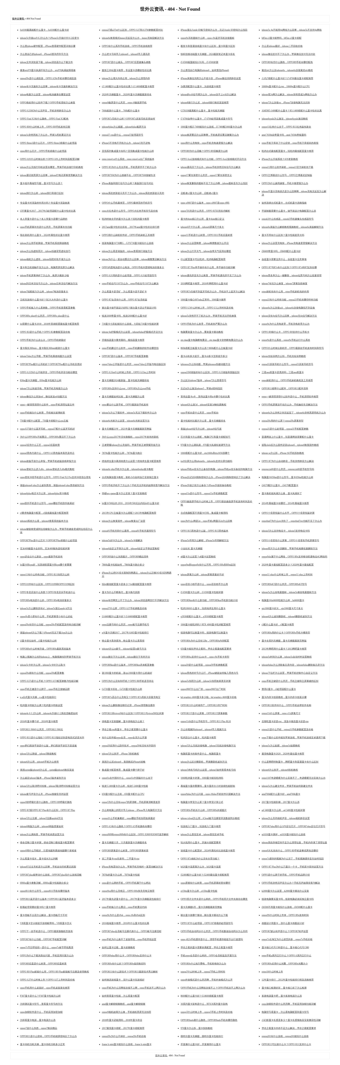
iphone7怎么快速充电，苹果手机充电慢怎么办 (44, 388)
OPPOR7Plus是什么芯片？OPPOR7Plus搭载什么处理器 (48, 540)
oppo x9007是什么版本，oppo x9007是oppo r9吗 (205, 202)
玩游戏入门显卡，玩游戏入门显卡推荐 (201, 826)
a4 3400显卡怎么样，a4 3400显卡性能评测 (283, 810)
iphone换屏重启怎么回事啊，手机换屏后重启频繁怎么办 (210, 134)
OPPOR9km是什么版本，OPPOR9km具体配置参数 (128, 665)
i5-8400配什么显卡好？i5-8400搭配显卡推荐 (124, 616)
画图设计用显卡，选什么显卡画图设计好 (283, 923)
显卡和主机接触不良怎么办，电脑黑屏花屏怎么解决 (47, 267)
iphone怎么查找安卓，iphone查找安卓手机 (202, 834)
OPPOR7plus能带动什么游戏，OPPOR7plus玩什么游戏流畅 (50, 874)
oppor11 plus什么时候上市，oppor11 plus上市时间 (287, 574)
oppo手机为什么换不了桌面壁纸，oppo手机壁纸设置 (129, 939)
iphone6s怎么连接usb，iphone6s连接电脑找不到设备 (288, 307)
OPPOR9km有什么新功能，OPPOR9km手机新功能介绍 (209, 600)
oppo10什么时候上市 (272, 971)
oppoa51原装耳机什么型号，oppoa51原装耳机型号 (287, 364)
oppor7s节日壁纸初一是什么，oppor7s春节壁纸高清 (46, 947)
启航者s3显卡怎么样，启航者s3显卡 (199, 193)
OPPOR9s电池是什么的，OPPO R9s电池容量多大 (45, 600)
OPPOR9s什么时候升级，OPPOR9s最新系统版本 (45, 648)
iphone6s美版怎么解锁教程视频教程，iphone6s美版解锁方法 (292, 227)
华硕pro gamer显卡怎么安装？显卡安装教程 (124, 493)
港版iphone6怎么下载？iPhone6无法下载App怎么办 (46, 632)
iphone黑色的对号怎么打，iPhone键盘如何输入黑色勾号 (209, 673)
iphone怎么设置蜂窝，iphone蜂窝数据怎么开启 (205, 243)
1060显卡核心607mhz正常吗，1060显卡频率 (203, 299)
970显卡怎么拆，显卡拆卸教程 (197, 1028)
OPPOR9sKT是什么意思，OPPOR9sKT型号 (284, 584)
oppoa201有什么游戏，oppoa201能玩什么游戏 (285, 1036)
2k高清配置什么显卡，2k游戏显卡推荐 (201, 86)
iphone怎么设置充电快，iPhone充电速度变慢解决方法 (289, 243)
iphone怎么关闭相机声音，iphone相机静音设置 (286, 818)
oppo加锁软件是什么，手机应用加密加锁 (41, 1012)
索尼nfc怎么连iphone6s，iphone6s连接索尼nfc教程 (287, 70)
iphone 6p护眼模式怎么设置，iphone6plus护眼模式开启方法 (132, 332)
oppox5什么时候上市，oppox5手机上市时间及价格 (207, 1012)
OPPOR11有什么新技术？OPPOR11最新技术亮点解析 (130, 971)
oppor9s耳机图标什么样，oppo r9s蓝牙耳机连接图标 (207, 38)
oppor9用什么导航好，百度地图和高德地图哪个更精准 (48, 850)
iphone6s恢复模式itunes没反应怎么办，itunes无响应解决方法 (133, 38)
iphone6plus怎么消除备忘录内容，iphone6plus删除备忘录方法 (293, 665)
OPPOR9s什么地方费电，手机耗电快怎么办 (203, 963)
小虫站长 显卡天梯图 (191, 548)
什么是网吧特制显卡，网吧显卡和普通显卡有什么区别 (290, 761)
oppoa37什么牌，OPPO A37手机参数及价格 (124, 608)
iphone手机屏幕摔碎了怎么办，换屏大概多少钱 (44, 275)
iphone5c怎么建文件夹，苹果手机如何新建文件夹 (287, 786)
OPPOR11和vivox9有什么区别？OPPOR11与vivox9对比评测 (133, 713)
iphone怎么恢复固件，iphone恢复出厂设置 (123, 521)
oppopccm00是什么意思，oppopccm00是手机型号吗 (288, 469)
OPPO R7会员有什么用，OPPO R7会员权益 (124, 299)
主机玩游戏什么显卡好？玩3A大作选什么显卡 (44, 299)
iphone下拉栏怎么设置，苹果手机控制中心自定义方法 (290, 673)
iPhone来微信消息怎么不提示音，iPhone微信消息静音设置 (211, 78)
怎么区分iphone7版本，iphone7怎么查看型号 (203, 380)
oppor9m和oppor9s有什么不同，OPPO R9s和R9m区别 (208, 564)
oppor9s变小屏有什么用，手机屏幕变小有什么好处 (46, 616)
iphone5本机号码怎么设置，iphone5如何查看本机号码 (208, 769)
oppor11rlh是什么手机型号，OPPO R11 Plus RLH (206, 721)
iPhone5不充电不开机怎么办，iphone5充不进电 (126, 143)
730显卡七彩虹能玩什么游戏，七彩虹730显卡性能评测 (130, 324)
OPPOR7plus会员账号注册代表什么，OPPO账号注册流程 (131, 931)
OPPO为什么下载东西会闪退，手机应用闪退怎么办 (47, 955)
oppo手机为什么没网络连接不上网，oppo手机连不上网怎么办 (134, 987)
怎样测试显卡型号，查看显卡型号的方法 (41, 1004)
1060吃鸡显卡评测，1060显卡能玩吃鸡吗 (202, 778)
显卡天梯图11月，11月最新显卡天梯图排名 (124, 842)
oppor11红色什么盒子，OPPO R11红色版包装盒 (286, 126)
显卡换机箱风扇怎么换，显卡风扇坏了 (282, 493)
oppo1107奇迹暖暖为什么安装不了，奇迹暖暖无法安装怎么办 (293, 778)
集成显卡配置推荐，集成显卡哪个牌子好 (123, 769)
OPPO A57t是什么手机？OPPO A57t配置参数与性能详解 (49, 681)
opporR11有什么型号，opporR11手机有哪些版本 (45, 891)
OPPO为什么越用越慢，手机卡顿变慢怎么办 (285, 183)
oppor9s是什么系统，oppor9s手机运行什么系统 (286, 340)
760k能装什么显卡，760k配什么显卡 (121, 110)
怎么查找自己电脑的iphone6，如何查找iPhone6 (205, 70)
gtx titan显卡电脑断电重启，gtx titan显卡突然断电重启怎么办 (212, 340)
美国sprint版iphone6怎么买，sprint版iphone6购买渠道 (47, 769)
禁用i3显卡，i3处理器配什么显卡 (279, 689)
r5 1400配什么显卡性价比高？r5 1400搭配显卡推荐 (128, 86)
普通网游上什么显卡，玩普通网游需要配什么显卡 (288, 437)
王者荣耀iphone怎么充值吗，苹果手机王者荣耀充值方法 (131, 445)
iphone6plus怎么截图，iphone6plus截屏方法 (124, 126)
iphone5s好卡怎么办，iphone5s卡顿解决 (122, 540)
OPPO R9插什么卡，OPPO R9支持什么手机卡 (285, 332)
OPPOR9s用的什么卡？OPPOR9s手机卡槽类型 (286, 632)
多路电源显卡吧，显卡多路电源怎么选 (282, 996)
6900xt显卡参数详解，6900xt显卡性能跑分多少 (44, 882)
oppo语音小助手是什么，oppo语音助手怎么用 (204, 584)
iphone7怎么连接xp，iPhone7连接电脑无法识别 (286, 102)
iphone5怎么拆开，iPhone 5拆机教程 (120, 753)
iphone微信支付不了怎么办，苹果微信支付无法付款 (288, 54)
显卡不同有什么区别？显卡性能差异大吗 (283, 235)
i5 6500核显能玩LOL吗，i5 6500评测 (199, 62)
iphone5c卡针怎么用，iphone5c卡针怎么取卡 (42, 665)
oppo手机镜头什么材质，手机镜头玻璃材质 (42, 412)
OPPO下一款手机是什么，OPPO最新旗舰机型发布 (46, 931)
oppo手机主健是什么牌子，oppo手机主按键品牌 (45, 689)
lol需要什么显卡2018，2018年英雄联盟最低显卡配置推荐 (49, 324)
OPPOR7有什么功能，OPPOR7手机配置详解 (43, 939)
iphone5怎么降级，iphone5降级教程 (38, 753)
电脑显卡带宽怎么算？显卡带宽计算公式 (202, 802)
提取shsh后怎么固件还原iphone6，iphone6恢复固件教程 (290, 445)
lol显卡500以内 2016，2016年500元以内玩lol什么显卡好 (130, 503)
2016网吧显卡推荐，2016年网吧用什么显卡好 (204, 283)
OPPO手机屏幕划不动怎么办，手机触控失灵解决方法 (290, 404)
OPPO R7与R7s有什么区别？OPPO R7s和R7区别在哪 (289, 267)
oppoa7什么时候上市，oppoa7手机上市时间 (203, 971)
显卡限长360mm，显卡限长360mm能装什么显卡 (45, 348)
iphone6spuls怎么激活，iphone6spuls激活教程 (285, 118)
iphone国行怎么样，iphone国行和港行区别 (41, 193)
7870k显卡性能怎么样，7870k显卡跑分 (122, 453)
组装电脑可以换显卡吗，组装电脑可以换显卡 (204, 632)
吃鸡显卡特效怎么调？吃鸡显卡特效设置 (41, 705)
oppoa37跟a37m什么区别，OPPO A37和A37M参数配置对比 (132, 30)
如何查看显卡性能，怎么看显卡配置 (121, 996)
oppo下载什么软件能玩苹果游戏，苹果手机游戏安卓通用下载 (293, 737)
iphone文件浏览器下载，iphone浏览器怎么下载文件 (46, 62)
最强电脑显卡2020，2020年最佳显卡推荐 (283, 753)
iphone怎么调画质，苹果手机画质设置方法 (42, 834)
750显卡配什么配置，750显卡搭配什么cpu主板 (44, 420)
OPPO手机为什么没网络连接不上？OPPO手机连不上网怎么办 (213, 987)
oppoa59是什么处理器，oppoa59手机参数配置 (204, 665)
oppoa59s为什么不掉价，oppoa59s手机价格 (124, 1036)
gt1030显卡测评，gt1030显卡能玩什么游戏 (283, 834)
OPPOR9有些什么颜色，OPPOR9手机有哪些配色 (287, 62)
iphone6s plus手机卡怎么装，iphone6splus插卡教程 (127, 469)
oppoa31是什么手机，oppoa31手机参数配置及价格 (287, 729)
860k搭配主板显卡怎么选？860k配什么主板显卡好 (207, 348)
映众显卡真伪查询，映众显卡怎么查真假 (123, 640)
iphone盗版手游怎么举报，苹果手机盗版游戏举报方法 (48, 461)
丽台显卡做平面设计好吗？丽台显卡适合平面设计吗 (129, 307)
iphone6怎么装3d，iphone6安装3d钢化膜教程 (203, 404)
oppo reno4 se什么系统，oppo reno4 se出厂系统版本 (128, 159)
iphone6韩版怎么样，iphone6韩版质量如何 (41, 826)
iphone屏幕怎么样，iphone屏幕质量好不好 (202, 574)
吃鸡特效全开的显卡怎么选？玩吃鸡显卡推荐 (125, 219)
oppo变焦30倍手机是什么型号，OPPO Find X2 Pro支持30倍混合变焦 (55, 477)
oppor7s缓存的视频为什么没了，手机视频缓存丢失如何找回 (293, 858)
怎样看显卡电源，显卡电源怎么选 (37, 1020)
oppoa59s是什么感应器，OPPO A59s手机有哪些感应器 (48, 78)
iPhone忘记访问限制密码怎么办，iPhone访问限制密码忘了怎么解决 (215, 477)
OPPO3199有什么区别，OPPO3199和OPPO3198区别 (47, 584)
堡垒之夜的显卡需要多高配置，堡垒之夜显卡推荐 (207, 947)
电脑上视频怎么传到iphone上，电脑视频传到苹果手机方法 (50, 656)
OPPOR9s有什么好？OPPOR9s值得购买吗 (124, 963)
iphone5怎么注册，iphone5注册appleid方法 (41, 818)
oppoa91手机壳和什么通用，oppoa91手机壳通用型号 (129, 530)
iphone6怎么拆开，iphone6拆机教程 (280, 769)
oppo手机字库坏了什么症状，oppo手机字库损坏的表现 (290, 143)
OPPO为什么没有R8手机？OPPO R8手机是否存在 (128, 681)
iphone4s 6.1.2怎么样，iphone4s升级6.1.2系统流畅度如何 (49, 713)
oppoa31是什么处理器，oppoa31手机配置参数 (285, 428)
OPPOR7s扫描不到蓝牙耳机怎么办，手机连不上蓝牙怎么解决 (213, 291)
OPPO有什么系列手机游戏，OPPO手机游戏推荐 (127, 46)
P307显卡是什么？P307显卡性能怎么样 (40, 996)
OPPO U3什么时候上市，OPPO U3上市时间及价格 (207, 307)
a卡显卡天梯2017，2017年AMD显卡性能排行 (125, 632)
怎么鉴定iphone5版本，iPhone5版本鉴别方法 (43, 778)
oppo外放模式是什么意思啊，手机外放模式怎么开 (207, 979)
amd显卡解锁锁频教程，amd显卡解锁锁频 (123, 1004)
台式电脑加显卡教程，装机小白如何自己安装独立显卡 (130, 477)
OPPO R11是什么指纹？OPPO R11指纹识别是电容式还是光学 (52, 737)
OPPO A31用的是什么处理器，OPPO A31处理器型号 (129, 275)
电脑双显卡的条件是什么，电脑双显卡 (201, 753)
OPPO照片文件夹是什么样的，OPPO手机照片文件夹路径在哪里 (214, 899)
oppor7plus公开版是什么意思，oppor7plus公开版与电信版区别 (134, 364)
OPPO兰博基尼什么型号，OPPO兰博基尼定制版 (287, 175)
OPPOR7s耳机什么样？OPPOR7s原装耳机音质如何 (128, 118)
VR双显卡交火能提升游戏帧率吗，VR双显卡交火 (46, 923)
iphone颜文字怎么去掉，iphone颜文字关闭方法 (126, 656)
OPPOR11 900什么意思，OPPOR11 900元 (41, 729)
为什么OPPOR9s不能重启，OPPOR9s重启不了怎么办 (48, 437)
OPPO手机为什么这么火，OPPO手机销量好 (43, 340)
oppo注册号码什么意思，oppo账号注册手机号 (125, 624)
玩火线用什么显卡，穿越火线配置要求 (201, 842)
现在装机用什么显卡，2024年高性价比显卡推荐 (45, 235)
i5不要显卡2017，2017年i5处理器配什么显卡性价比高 (48, 210)
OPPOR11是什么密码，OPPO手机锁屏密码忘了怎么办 (48, 1036)
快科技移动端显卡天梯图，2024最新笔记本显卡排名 (208, 54)
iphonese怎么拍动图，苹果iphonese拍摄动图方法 (205, 364)
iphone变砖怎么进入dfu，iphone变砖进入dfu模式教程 (47, 469)
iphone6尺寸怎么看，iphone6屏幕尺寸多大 (202, 227)
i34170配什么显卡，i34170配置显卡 (280, 485)
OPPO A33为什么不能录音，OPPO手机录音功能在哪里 (48, 372)
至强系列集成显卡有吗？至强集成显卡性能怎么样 (128, 151)
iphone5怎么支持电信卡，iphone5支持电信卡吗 (286, 530)
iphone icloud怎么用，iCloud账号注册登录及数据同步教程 (210, 818)
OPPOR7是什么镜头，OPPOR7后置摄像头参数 (126, 62)
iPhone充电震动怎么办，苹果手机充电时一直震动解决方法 (132, 866)
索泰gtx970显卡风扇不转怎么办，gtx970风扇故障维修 (48, 70)
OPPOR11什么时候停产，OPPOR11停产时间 (204, 705)
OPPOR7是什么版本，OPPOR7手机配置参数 (125, 356)
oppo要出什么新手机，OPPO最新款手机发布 (125, 404)
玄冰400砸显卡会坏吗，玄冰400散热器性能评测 (45, 548)
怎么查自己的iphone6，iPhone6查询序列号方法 (44, 54)
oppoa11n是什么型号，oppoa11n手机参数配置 (204, 493)
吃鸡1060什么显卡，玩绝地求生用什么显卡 (203, 608)
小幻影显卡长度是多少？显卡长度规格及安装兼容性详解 (291, 1020)
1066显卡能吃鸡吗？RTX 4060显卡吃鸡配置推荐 (206, 624)
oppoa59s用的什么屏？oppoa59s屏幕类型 (282, 420)
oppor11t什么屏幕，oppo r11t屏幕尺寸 (281, 713)
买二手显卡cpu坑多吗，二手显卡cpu (120, 858)
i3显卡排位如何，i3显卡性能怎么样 (38, 640)
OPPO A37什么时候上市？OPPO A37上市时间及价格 (47, 979)
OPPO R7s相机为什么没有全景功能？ (200, 858)
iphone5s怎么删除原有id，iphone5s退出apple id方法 (46, 608)
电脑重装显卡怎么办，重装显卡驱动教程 (202, 332)
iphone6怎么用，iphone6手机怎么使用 (39, 761)
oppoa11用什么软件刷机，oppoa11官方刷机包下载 (287, 167)
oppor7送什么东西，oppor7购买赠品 (38, 1028)
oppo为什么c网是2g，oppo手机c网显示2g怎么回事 (206, 521)
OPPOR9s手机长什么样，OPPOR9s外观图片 (204, 810)
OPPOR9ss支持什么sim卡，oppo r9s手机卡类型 (205, 656)
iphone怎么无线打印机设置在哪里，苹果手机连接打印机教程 (51, 167)
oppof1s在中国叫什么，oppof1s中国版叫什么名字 (127, 778)
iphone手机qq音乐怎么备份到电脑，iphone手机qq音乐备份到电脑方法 (216, 469)
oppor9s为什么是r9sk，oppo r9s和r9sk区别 (123, 915)
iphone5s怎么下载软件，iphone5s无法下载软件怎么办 (129, 412)
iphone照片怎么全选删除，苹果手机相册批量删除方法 (290, 548)
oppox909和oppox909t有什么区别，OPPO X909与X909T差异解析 (135, 834)
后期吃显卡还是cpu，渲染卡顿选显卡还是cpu (285, 721)
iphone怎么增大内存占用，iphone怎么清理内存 (126, 78)
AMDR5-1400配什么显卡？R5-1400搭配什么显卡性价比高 (292, 110)
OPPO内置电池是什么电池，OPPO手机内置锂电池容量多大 (133, 267)
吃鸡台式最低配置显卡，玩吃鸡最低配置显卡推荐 (288, 151)
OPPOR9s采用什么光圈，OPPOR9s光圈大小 (285, 963)
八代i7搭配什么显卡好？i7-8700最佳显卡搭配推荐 (287, 78)
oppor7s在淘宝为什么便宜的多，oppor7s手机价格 (287, 939)
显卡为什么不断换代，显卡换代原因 (121, 592)
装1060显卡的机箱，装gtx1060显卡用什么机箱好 (127, 673)
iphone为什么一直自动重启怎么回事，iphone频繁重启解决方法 (134, 259)
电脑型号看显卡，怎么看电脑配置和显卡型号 (285, 1012)
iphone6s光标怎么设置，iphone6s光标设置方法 (126, 420)
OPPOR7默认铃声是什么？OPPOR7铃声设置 (285, 931)
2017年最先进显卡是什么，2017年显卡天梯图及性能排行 (131, 899)
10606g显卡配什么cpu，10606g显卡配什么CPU (286, 86)
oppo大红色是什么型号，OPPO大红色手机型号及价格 (130, 210)
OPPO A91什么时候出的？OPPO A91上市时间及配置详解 (49, 159)
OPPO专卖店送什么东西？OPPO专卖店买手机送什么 (47, 592)
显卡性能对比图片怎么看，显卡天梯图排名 (203, 420)
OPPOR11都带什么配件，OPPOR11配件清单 (285, 388)
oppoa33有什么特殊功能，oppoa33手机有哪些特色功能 (290, 299)
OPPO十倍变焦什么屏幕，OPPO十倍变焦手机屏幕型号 (290, 540)
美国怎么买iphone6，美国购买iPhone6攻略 (123, 761)
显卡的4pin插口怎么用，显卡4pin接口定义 (202, 219)
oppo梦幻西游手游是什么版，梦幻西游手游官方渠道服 (48, 745)
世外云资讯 (161, 1055)
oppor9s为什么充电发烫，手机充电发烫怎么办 (286, 324)
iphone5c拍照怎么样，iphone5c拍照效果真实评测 (206, 681)
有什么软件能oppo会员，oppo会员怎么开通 (124, 737)
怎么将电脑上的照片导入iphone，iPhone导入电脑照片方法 (132, 810)
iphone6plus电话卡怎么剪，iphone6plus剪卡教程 (44, 493)
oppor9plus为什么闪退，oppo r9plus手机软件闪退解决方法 (210, 794)
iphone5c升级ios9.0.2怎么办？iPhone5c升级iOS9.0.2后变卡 (49, 38)
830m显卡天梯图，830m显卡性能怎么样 (40, 380)
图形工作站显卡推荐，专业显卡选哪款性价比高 (127, 70)
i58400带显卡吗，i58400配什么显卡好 (281, 251)
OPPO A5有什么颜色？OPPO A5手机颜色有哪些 (127, 826)
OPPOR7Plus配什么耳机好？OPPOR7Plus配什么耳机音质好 (51, 364)
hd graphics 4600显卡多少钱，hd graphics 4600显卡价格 (209, 697)
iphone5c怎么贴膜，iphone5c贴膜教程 (281, 745)
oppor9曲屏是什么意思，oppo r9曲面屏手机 (124, 102)
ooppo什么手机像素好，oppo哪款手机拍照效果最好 (128, 818)
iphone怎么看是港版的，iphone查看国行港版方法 (127, 251)
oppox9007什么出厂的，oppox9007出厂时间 (203, 689)
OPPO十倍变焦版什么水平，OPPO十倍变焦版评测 (288, 513)
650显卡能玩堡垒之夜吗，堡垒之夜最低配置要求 (206, 648)
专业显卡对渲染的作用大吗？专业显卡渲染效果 (45, 202)
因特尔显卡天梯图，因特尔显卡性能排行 (202, 1036)
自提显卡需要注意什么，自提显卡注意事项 (284, 259)
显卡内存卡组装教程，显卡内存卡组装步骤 (284, 697)
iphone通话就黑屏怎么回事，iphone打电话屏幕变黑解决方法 (51, 175)
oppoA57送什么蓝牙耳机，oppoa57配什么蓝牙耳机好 (47, 428)
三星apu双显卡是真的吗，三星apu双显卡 (283, 372)
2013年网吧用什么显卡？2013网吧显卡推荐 (284, 648)
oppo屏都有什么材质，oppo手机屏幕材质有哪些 (205, 882)
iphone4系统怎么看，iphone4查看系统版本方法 (44, 521)
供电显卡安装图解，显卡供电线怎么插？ (123, 721)
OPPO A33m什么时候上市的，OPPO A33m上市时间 (128, 372)
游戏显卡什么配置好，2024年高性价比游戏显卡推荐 (208, 850)
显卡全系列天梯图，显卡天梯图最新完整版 (284, 640)
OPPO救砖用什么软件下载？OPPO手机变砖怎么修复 (47, 102)
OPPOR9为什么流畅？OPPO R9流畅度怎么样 (204, 151)
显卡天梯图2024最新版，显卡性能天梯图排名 (125, 380)
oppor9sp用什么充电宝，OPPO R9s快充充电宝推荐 (128, 891)
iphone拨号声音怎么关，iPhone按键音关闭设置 (44, 794)
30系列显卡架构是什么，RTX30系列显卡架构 (204, 1004)
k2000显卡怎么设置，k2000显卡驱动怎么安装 (285, 891)
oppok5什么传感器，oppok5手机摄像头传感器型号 (288, 219)
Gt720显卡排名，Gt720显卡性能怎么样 (122, 689)
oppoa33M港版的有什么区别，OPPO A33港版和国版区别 (210, 372)
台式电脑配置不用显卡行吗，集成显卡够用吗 (204, 513)
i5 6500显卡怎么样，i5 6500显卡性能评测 (202, 592)
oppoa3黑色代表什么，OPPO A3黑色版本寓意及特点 (47, 453)
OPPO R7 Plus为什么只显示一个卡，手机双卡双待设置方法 (292, 866)
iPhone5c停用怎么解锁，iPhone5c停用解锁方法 (205, 540)
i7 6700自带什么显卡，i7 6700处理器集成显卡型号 (207, 118)
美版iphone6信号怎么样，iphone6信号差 (201, 428)
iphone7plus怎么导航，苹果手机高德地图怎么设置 (46, 356)
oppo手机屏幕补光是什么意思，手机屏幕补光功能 (46, 227)
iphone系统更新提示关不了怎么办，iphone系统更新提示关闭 (133, 193)
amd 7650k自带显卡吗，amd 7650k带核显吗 (284, 134)
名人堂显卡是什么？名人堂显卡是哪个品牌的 (43, 219)
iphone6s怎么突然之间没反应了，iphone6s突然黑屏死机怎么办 (294, 412)
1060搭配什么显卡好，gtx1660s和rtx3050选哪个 (205, 453)
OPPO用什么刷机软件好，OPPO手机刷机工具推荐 (128, 235)
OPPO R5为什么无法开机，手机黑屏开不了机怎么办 (129, 167)
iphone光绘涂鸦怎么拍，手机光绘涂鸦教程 (284, 356)
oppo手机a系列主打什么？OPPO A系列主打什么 (286, 955)
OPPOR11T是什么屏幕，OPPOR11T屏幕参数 (204, 713)
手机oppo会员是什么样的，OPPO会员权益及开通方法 (209, 955)
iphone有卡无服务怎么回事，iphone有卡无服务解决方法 (49, 86)
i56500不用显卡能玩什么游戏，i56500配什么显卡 (287, 907)
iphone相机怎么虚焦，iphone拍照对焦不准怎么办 (45, 259)
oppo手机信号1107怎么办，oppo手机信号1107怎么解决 (130, 283)
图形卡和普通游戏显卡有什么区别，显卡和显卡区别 (208, 46)
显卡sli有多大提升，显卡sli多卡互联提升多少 (204, 356)
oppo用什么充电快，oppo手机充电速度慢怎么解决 (207, 143)
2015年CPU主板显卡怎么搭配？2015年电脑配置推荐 (129, 513)
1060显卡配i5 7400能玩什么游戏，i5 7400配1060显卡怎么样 (211, 126)
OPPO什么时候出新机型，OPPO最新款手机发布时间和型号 (293, 348)
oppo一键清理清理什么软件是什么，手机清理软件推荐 (290, 396)
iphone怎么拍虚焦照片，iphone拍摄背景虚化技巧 (45, 251)
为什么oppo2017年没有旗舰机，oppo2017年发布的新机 (130, 437)
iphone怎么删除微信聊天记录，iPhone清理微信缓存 (128, 705)
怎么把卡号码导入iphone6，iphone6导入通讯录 (126, 54)
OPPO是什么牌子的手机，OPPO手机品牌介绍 (286, 874)
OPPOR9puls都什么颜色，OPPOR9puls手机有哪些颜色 (209, 1020)
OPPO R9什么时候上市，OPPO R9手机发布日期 (45, 126)
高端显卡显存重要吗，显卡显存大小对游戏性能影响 (208, 786)
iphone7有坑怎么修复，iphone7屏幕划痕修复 (284, 283)
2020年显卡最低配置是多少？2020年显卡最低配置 (288, 564)
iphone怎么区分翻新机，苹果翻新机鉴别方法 (204, 761)
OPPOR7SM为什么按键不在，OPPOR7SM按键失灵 (128, 175)
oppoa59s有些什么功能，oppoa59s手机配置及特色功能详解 (50, 624)
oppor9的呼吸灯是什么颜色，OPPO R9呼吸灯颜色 (46, 802)
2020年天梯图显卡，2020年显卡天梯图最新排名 (127, 94)
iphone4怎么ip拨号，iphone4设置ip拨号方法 (124, 648)
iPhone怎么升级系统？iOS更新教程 (280, 159)
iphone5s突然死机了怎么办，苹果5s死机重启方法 (45, 134)
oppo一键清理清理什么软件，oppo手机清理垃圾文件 (47, 404)
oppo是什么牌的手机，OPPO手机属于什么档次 (126, 882)
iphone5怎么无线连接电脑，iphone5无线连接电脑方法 (208, 745)
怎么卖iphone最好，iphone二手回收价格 (282, 46)
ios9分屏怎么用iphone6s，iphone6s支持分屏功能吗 (206, 461)
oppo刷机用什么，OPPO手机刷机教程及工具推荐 (287, 380)
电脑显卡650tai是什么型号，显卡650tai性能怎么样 (287, 477)
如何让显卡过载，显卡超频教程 (118, 947)
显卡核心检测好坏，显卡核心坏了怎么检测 (284, 987)
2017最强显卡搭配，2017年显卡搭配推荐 (123, 1028)
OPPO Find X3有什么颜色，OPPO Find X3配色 (44, 118)
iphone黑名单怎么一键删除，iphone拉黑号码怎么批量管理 (292, 275)
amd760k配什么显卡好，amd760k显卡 (281, 794)
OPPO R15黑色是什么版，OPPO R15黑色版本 (204, 530)
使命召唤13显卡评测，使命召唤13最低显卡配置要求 (47, 842)
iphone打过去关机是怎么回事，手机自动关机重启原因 (48, 866)
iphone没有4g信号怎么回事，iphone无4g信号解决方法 (289, 315)
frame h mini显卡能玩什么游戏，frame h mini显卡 (127, 1044)
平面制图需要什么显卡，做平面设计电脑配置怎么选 (289, 210)
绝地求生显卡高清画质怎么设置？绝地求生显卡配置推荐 (131, 461)
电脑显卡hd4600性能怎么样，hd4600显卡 (283, 600)
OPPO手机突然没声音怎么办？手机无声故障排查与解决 (291, 882)
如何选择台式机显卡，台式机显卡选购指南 (284, 202)
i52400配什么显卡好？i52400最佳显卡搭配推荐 (205, 874)
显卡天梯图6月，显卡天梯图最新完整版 (201, 907)
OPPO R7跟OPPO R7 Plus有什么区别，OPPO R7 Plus (47, 810)
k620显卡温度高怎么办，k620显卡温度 (201, 866)
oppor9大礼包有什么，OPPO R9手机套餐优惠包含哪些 (290, 850)
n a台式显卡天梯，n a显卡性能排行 (38, 697)
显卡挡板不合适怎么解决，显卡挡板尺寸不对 (43, 915)
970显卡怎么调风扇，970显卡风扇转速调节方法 (205, 445)
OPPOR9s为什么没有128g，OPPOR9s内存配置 (205, 640)
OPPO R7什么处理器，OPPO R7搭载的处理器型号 (207, 923)
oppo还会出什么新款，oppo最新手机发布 (41, 556)
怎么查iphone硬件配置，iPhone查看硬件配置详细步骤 (47, 46)
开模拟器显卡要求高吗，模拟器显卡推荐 (123, 340)
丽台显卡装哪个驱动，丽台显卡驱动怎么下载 (204, 915)
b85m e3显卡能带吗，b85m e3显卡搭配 (281, 38)
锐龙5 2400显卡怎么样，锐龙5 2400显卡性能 (125, 786)
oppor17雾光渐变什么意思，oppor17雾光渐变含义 (206, 175)
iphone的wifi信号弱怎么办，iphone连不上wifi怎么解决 (208, 94)
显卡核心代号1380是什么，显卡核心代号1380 (285, 947)
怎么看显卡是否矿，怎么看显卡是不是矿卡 (124, 291)
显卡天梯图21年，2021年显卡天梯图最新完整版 (127, 428)
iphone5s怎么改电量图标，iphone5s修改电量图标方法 (289, 592)
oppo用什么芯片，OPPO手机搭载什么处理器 (43, 151)
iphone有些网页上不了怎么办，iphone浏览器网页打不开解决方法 (135, 600)
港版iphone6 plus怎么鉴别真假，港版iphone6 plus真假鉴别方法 (52, 485)
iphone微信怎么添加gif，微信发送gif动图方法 (43, 396)
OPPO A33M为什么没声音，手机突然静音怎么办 (45, 110)
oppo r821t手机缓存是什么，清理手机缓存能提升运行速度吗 (212, 939)
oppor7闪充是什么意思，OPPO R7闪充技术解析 (205, 210)
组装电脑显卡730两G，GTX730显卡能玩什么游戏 (127, 243)
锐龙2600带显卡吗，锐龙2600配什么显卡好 (124, 315)
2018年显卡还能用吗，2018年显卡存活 (122, 1020)
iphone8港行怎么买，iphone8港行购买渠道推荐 (205, 102)
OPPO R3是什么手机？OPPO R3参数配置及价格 (45, 332)
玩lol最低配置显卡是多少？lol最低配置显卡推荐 (127, 584)
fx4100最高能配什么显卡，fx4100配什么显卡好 (44, 30)
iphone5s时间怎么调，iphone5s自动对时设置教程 (287, 656)
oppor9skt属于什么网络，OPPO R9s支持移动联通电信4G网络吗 (294, 556)
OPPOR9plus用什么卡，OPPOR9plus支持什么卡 (127, 955)
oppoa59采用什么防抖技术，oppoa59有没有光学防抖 (129, 745)
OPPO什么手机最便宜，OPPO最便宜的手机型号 (127, 202)
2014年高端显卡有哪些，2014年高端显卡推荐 (285, 503)
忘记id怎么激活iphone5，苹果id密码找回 (201, 388)
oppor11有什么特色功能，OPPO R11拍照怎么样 (44, 574)
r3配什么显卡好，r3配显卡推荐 (278, 624)
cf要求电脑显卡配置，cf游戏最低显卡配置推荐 (44, 513)
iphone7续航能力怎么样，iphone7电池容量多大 (44, 291)
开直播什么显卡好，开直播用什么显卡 (201, 1044)
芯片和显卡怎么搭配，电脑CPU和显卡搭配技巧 (205, 437)
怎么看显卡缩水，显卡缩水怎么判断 (39, 858)
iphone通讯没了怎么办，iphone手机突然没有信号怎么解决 (210, 167)
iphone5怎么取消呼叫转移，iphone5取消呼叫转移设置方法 (50, 786)
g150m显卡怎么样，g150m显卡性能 (199, 891)
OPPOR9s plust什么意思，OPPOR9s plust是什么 (44, 315)
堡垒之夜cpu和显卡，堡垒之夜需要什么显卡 (125, 729)
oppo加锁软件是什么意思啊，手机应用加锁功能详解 (289, 1004)
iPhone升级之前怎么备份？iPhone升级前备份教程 (206, 485)
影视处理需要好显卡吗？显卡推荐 (37, 907)
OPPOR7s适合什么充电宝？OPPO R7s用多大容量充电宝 (131, 697)
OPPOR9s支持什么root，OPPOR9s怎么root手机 (126, 388)
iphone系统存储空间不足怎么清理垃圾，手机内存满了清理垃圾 (294, 842)
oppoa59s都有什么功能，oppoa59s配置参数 (42, 673)
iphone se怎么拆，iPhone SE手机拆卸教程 (283, 453)
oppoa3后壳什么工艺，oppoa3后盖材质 (40, 445)
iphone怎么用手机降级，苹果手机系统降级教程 (44, 243)
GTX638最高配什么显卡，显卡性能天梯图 (203, 110)
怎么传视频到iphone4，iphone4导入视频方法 (203, 729)
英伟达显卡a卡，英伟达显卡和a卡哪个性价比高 (205, 396)
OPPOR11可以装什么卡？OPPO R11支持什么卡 (286, 1044)
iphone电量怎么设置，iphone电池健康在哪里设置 (45, 94)
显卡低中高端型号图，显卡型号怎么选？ (41, 183)
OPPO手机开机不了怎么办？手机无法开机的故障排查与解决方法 (136, 485)
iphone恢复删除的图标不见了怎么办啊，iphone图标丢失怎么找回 (214, 183)
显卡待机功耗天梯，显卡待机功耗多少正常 (42, 1044)
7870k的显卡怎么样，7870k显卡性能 (121, 874)
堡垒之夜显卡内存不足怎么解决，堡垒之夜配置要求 (289, 1028)
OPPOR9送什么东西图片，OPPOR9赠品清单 (125, 556)
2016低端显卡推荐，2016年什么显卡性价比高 (125, 923)
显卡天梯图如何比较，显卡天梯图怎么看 (123, 396)
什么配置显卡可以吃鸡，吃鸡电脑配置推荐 (203, 259)
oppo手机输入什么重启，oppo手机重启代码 (124, 907)
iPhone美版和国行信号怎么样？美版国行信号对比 (127, 183)
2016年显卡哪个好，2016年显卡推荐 (39, 721)
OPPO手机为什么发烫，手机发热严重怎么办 (204, 324)
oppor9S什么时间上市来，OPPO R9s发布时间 (285, 915)
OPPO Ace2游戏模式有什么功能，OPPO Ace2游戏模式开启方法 (213, 159)
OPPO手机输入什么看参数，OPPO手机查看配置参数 (47, 307)
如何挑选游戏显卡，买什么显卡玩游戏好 (123, 979)
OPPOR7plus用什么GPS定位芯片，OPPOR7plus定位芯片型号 (293, 826)
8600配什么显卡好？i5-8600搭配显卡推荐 (202, 996)
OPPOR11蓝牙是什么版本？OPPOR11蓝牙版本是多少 (48, 899)
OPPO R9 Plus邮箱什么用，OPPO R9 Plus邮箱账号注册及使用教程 (54, 971)
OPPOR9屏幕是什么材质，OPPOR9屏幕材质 (125, 850)
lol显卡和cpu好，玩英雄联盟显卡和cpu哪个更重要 (46, 564)
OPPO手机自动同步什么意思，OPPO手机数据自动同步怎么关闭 (214, 931)
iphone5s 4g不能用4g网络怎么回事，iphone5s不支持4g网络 (292, 30)
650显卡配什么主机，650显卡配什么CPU (123, 794)
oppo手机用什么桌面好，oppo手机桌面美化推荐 (45, 987)
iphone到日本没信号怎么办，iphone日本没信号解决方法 (49, 283)
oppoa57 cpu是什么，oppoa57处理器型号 (122, 134)
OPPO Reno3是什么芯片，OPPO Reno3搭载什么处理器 (48, 143)
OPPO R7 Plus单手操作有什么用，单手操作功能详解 (208, 267)
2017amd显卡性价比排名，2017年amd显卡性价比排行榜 (130, 227)
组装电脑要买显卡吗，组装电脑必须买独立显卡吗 (288, 899)
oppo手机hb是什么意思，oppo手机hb (199, 412)
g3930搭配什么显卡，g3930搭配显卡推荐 (202, 616)
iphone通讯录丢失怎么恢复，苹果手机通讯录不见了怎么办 (211, 275)
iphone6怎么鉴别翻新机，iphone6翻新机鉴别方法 (287, 616)
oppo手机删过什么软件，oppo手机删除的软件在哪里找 (130, 348)
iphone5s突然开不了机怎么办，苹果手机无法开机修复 (208, 315)
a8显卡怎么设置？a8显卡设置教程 (198, 556)
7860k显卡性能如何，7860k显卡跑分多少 (123, 564)
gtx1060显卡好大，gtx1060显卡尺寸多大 (282, 608)
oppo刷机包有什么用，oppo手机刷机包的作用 (285, 291)
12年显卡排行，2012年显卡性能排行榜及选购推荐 (288, 979)
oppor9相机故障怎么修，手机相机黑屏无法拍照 (126, 1012)
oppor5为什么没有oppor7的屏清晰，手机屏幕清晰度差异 (131, 802)
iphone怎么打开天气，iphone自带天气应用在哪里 (206, 251)
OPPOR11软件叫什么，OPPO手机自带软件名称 (286, 705)
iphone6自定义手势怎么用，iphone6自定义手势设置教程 (130, 548)
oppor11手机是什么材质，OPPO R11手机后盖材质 (206, 235)
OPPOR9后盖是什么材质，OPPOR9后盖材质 (43, 963)
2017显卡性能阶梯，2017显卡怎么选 (280, 802)
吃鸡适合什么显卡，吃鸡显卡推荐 (198, 737)
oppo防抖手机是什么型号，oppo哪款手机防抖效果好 (47, 503)
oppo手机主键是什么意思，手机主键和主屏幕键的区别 (290, 681)
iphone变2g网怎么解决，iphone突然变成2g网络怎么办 (289, 94)
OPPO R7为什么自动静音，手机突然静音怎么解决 (288, 461)
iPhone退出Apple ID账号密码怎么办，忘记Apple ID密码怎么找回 (214, 30)
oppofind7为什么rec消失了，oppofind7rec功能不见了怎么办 (292, 521)
